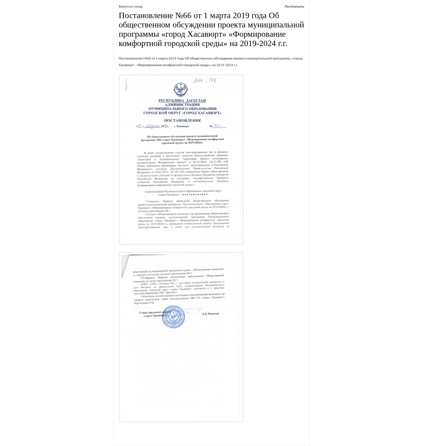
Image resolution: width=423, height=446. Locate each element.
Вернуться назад (130, 6)
